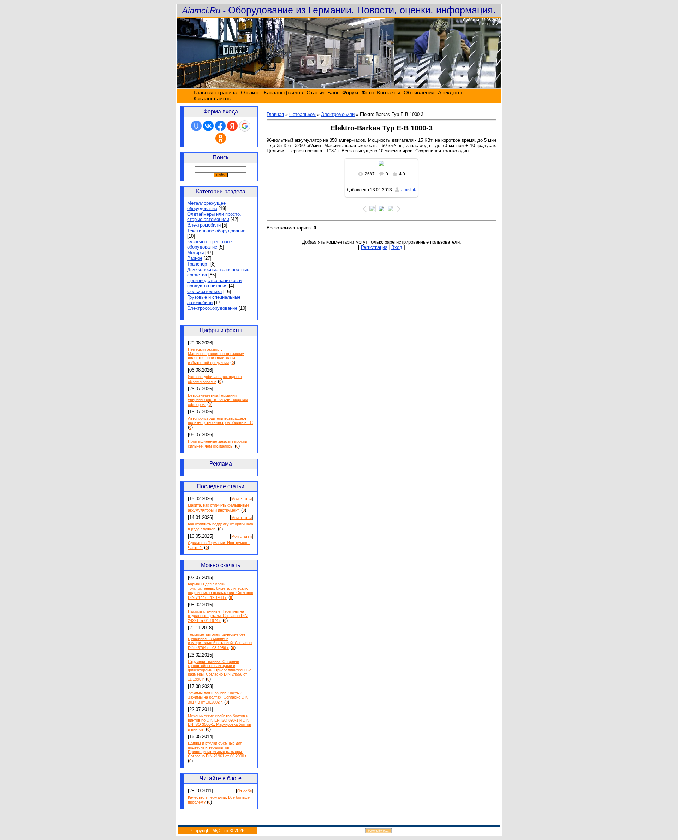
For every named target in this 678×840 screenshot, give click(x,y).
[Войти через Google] (244, 126)
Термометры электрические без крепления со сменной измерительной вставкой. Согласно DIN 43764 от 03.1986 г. (220, 641)
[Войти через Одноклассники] (220, 138)
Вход (396, 247)
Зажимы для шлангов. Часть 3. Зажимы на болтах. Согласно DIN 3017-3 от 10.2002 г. (218, 697)
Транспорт (198, 264)
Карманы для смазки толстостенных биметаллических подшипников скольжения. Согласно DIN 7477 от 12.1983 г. (220, 591)
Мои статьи (241, 499)
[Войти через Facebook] (220, 126)
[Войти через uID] (196, 126)
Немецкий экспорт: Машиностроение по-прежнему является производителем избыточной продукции (216, 356)
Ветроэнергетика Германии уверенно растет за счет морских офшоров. (218, 400)
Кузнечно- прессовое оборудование (209, 244)
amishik (408, 189)
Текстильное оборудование (216, 230)
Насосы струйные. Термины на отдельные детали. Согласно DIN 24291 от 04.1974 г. (218, 616)
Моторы (195, 252)
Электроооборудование (212, 308)
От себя (244, 791)
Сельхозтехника (204, 291)
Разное (194, 258)
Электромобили (204, 225)
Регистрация (374, 247)
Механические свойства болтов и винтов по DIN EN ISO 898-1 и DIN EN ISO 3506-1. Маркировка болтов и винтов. (219, 722)
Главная (275, 114)
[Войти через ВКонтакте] (208, 126)
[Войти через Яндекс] (232, 126)
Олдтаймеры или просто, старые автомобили (214, 216)
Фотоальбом (302, 114)
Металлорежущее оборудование (206, 205)
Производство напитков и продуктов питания (214, 283)
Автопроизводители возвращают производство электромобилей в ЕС (220, 420)
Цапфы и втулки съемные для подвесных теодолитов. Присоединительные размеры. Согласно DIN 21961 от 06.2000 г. (217, 749)
